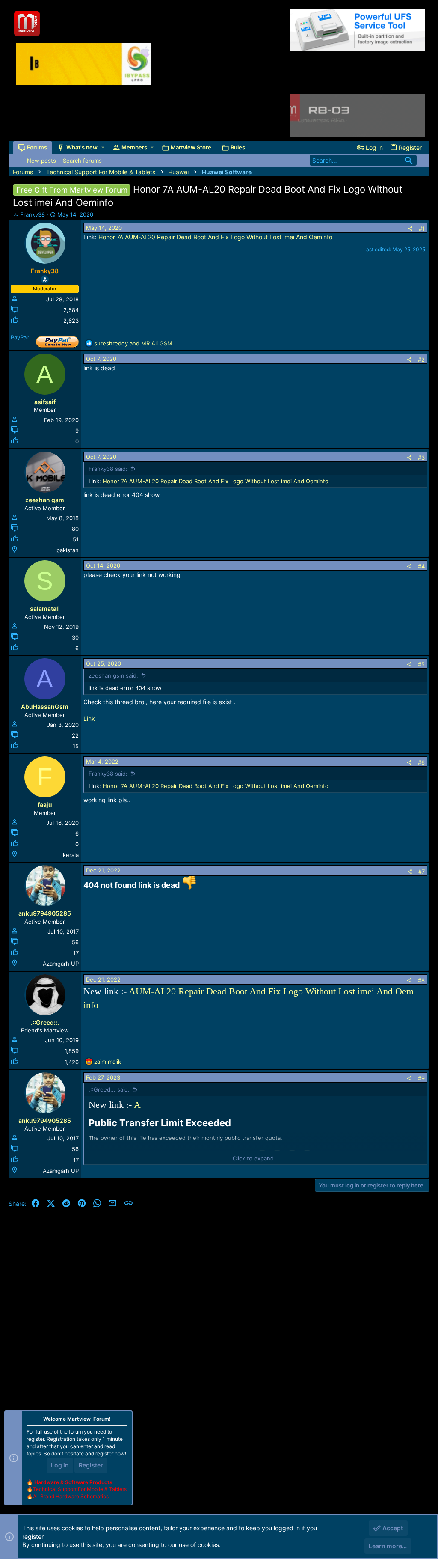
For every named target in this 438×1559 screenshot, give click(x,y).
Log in (60, 1465)
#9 (421, 1078)
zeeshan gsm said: (113, 675)
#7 (421, 871)
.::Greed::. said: (109, 1089)
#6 (421, 762)
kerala (71, 854)
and (133, 343)
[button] (102, 147)
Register (91, 1465)
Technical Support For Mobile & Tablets (80, 1489)
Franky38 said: (108, 468)
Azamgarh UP (61, 963)
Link (89, 718)
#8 (421, 980)
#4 (421, 566)
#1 (422, 228)
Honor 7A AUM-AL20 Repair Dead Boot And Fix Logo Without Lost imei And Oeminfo (215, 237)
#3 (421, 457)
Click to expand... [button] (256, 1158)
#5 (421, 664)
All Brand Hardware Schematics (71, 1496)
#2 (421, 359)
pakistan (67, 550)
